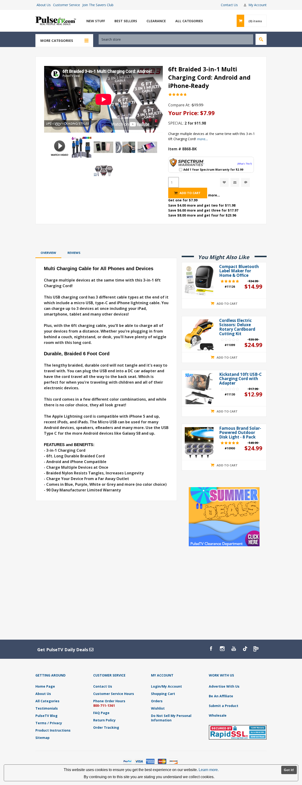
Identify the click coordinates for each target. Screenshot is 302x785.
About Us (44, 5)
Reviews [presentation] (73, 253)
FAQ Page (101, 713)
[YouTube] (233, 648)
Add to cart (190, 193)
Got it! (289, 770)
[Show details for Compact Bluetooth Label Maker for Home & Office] (199, 280)
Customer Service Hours (113, 693)
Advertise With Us (224, 686)
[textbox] (176, 39)
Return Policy (104, 720)
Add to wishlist (224, 182)
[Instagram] (222, 648)
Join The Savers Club (97, 5)
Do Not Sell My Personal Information (171, 717)
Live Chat (245, 182)
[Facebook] (211, 648)
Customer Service (66, 5)
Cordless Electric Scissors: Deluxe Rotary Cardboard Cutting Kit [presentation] (237, 327)
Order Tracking (106, 727)
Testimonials (46, 708)
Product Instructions (53, 730)
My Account (257, 5)
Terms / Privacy (48, 723)
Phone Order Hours (109, 701)
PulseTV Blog (46, 715)
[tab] (48, 252)
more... (202, 139)
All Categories (47, 701)
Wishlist (158, 708)
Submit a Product (223, 705)
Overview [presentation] (48, 253)
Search (261, 39)
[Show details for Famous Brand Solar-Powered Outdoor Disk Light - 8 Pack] (199, 442)
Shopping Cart (163, 693)
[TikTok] (245, 648)
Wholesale (217, 715)
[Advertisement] (151, 236)
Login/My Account (166, 686)
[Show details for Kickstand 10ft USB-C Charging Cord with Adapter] (199, 388)
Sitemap (42, 737)
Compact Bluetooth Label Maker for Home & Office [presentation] (239, 271)
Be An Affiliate (221, 696)
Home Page (45, 686)
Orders (157, 701)
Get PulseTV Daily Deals (63, 649)
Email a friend (235, 182)
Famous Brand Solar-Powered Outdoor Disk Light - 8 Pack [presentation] (240, 432)
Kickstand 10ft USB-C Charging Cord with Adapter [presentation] (240, 379)
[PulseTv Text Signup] (256, 648)
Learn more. (209, 770)
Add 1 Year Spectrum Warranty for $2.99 (213, 169)
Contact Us (229, 5)
